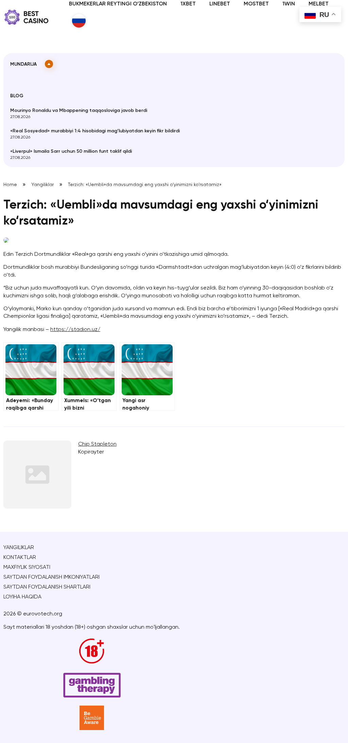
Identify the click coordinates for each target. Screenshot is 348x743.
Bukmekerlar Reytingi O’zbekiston (118, 4)
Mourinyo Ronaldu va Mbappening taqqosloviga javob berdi (78, 110)
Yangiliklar (42, 184)
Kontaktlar (19, 557)
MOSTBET (256, 4)
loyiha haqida (22, 597)
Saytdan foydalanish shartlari (46, 587)
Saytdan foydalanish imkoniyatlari (51, 577)
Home (10, 184)
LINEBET (219, 4)
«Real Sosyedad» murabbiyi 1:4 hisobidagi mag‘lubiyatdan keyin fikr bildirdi (95, 131)
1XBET (188, 4)
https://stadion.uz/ (75, 329)
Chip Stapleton (97, 444)
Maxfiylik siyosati (26, 567)
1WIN (288, 4)
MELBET (319, 4)
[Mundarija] (49, 64)
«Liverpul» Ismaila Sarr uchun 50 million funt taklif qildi (71, 151)
